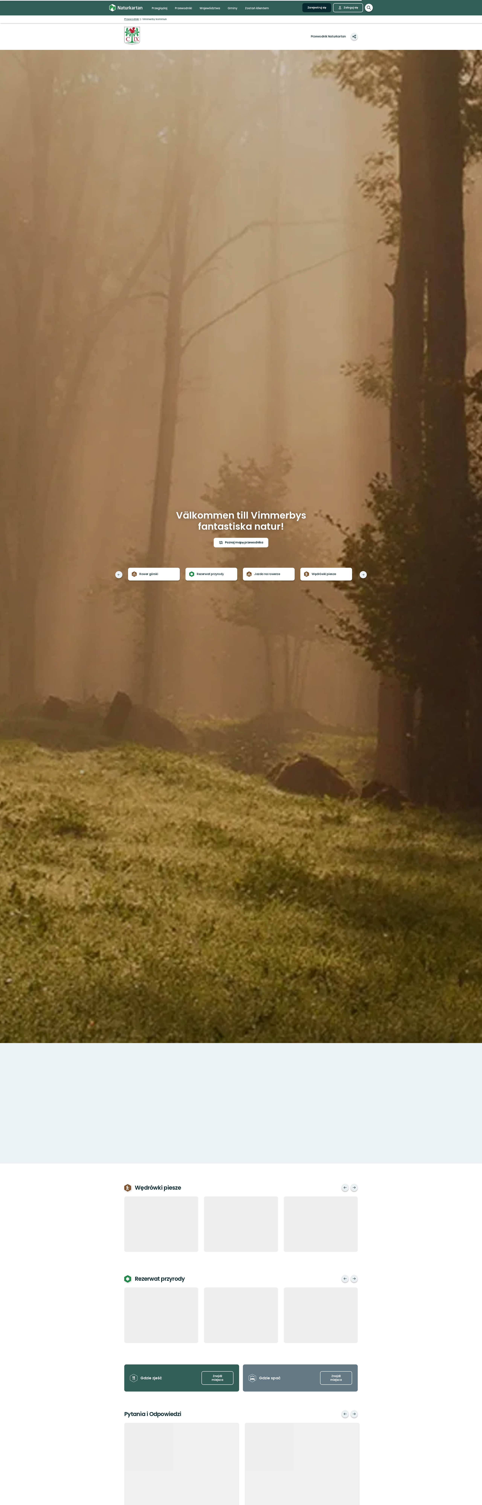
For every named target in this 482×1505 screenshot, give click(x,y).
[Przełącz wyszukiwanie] (369, 8)
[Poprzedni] (118, 574)
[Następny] (363, 574)
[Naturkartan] (125, 7)
